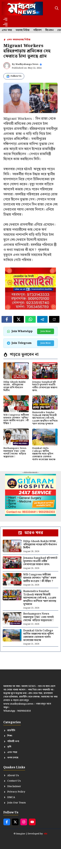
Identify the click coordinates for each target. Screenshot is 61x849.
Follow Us (16, 76)
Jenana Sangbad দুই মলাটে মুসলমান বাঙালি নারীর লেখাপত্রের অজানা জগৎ (44, 386)
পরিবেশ (37, 30)
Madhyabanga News (26, 64)
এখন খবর (7, 30)
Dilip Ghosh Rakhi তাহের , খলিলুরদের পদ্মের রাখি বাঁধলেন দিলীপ (14, 386)
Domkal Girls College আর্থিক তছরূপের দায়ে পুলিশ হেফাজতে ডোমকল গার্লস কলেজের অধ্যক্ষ (43, 453)
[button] (56, 8)
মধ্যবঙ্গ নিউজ (22, 30)
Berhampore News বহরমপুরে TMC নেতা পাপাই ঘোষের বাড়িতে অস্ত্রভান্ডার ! (14, 452)
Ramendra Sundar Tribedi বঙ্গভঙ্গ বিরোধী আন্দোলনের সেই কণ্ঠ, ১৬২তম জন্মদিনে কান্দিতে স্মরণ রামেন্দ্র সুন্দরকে (45, 418)
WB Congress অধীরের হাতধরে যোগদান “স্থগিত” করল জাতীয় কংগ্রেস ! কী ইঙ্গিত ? (16, 419)
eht (45, 834)
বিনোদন (49, 30)
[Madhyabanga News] (22, 8)
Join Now (45, 331)
